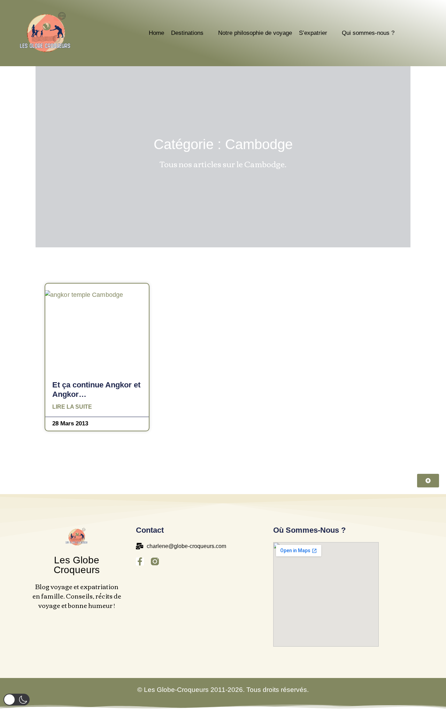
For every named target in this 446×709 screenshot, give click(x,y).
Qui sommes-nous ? (368, 33)
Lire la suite (72, 407)
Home (156, 33)
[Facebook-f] (140, 561)
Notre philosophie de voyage (255, 33)
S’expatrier (313, 33)
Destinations (187, 33)
